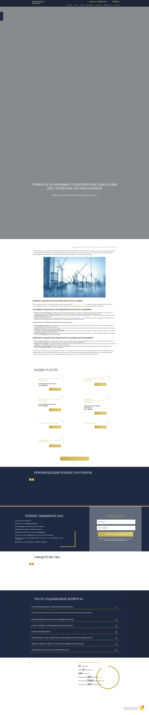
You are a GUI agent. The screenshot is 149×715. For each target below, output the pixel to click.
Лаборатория (107, 5)
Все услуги (74, 458)
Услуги (76, 5)
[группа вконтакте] (1, 16)
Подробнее (55, 389)
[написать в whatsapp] (1, 13)
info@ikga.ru (116, 1)
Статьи (77, 247)
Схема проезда (36, 3)
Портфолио (89, 5)
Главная (69, 5)
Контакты (117, 5)
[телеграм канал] (1, 19)
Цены (82, 5)
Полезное (98, 5)
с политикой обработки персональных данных (118, 539)
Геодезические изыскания (79, 304)
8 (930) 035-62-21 (38, 2)
